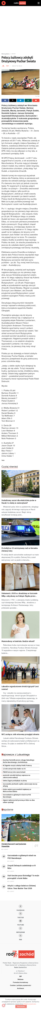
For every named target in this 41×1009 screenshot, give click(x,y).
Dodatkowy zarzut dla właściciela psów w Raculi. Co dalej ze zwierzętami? (18, 501)
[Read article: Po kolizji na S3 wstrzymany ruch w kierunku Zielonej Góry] (20, 531)
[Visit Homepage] (22, 3)
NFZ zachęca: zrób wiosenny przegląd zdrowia (20, 734)
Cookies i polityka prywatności (20, 985)
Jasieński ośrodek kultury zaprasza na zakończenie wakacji (16, 776)
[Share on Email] (36, 100)
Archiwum (20, 988)
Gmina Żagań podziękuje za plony (15, 781)
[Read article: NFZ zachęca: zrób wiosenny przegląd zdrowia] (20, 718)
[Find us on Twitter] (20, 913)
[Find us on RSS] (20, 935)
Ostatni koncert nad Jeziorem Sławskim (13, 845)
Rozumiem (21, 1006)
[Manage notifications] (3, 1005)
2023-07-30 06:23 (17, 66)
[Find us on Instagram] (20, 928)
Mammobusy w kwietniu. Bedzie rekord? (18, 641)
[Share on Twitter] (12, 100)
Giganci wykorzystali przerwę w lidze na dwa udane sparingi (19, 801)
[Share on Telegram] (20, 100)
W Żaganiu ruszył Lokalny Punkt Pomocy (17, 765)
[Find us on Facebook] (20, 906)
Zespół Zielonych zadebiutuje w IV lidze (21, 866)
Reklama (20, 979)
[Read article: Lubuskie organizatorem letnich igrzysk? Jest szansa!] (20, 670)
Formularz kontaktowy (20, 982)
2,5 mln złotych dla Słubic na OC (14, 769)
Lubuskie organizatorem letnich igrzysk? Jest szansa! (20, 687)
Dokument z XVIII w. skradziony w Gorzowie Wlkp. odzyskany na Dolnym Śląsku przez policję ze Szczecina (19, 594)
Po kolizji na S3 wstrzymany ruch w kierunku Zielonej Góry (19, 549)
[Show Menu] (39, 3)
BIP (20, 976)
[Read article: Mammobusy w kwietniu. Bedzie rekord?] (20, 624)
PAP (7, 66)
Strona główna (5, 54)
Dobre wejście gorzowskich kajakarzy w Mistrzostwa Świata (17, 790)
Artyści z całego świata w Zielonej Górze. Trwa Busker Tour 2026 (21, 887)
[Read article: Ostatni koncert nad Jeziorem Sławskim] (20, 827)
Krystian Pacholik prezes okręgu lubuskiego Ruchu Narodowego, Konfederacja (18, 761)
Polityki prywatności (30, 1004)
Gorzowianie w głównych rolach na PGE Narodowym (17, 796)
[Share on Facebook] (5, 100)
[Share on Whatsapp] (28, 100)
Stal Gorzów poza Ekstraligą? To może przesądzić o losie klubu (23, 876)
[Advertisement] (20, 28)
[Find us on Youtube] (20, 921)
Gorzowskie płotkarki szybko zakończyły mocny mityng (20, 785)
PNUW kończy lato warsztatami (14, 772)
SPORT (13, 54)
